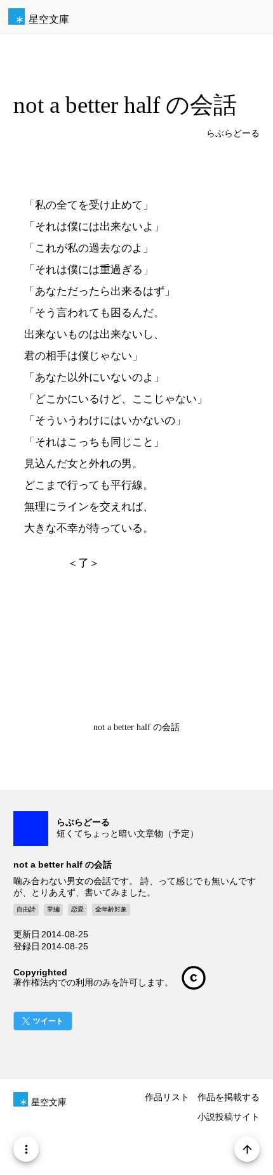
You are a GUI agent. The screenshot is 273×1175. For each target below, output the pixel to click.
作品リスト (167, 1097)
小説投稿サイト (228, 1117)
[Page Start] (247, 1149)
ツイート (48, 1021)
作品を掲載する (228, 1097)
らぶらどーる (233, 133)
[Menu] (26, 1149)
